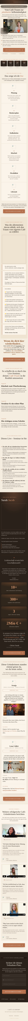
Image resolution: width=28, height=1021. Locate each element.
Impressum (11, 1015)
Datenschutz (16, 1015)
